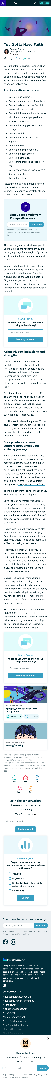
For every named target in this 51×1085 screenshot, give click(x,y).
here (5, 771)
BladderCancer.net (13, 1029)
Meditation (14, 515)
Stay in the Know (25, 1053)
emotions (33, 73)
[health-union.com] (14, 960)
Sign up (43, 1068)
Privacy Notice (8, 1077)
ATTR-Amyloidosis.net (15, 1021)
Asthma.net (9, 1013)
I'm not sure (18, 890)
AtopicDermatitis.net (14, 1017)
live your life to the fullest (31, 484)
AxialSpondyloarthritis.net (17, 1025)
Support (25, 778)
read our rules (25, 805)
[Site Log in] (35, 3)
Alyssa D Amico (18, 49)
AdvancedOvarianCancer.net (18, 1000)
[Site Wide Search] (16, 3)
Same (29, 789)
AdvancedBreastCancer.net (17, 996)
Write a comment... (15, 821)
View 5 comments (24, 814)
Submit (25, 898)
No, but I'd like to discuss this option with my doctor (27, 884)
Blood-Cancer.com (13, 1033)
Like (12, 778)
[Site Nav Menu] (10, 3)
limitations (19, 117)
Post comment (25, 829)
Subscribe (44, 3)
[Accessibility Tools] (29, 3)
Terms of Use (23, 1077)
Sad (35, 778)
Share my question (25, 339)
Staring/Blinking (15, 745)
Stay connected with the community (24, 919)
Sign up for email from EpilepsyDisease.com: (25, 216)
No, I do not (18, 878)
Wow (18, 789)
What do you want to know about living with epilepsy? (25, 324)
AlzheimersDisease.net (15, 1008)
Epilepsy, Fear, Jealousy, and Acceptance (21, 710)
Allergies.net (9, 1004)
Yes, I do (16, 874)
